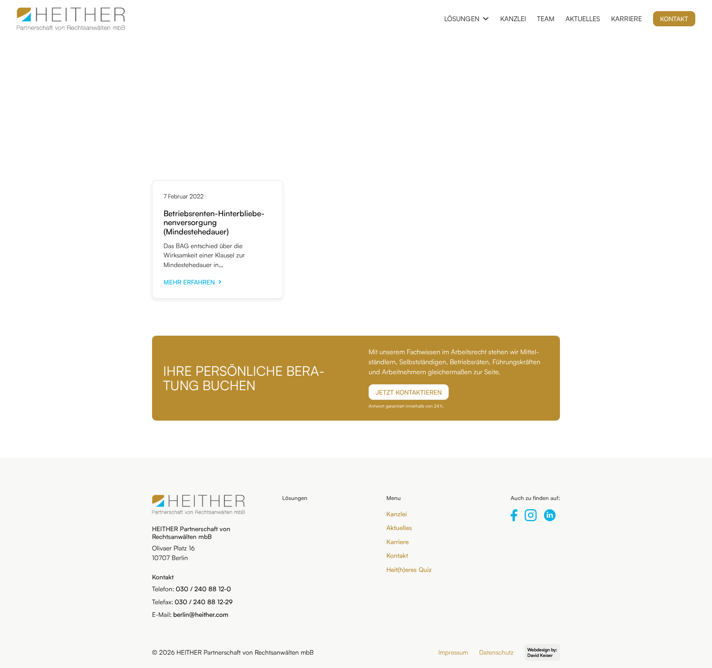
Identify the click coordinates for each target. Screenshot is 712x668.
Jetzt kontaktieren (409, 392)
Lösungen (461, 18)
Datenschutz (496, 652)
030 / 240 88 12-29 (204, 602)
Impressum (453, 652)
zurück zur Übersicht (356, 72)
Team (545, 18)
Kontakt (674, 19)
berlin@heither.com (200, 614)
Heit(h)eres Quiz (409, 569)
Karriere (626, 18)
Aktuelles (583, 18)
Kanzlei (513, 18)
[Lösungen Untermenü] (485, 18)
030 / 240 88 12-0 (203, 589)
